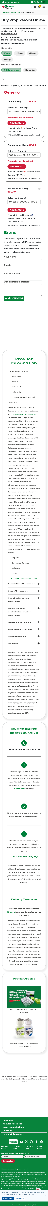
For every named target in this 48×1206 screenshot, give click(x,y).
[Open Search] (31, 7)
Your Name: (10, 257)
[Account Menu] (35, 7)
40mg (32, 53)
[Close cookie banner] (45, 1196)
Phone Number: (12, 273)
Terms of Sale (17, 1147)
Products (16, 12)
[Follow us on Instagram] (38, 2)
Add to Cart (17, 123)
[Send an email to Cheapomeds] (21, 1141)
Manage (20, 1198)
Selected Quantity (17, 107)
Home (6, 12)
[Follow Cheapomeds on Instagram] (31, 1141)
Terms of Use (30, 1147)
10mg (7, 53)
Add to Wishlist (14, 298)
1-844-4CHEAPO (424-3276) (24, 749)
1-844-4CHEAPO (12, 2)
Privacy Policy (4, 1147)
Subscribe (8, 1161)
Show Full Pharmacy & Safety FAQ (24, 1205)
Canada (30, 70)
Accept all (7, 1198)
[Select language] (44, 2)
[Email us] (32, 2)
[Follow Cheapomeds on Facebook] (36, 1141)
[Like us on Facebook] (41, 2)
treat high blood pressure (23, 414)
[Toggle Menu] (44, 7)
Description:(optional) (17, 282)
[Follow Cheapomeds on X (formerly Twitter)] (26, 1141)
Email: (7, 265)
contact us (20, 789)
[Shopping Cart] (39, 7)
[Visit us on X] (35, 2)
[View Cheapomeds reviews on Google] (41, 1141)
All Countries (11, 70)
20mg (19, 53)
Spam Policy (40, 1147)
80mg (7, 59)
